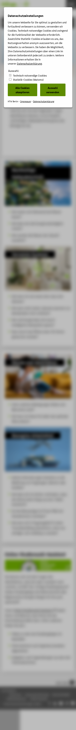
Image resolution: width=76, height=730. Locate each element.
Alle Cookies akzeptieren (22, 90)
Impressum (25, 101)
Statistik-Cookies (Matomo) (28, 80)
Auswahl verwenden (52, 90)
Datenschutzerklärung (29, 63)
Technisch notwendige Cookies (30, 75)
